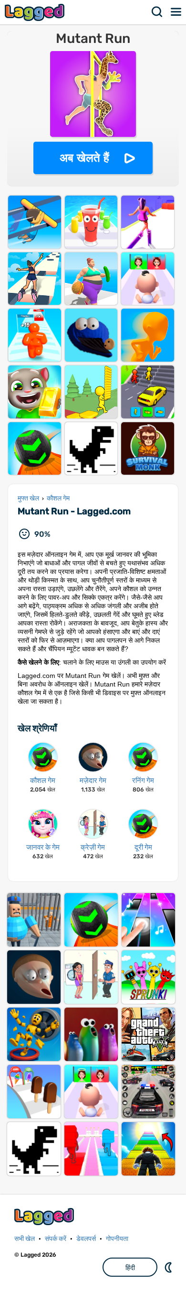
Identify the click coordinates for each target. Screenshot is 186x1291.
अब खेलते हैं (84, 157)
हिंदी (130, 1267)
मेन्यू (176, 12)
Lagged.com (45, 1216)
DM (169, 1267)
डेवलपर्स (86, 1239)
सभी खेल (24, 1239)
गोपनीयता (117, 1239)
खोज (157, 12)
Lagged (36, 12)
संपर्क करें (55, 1239)
